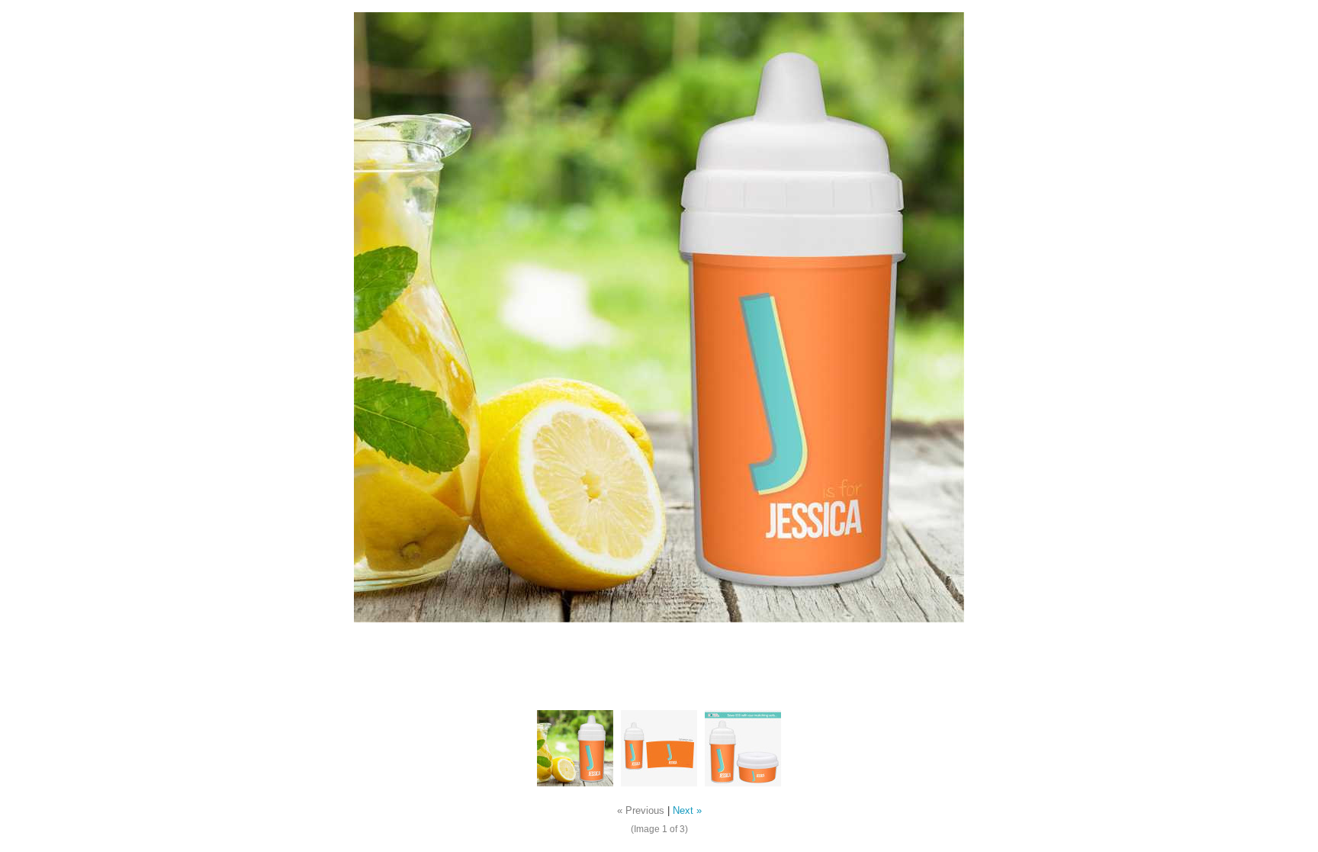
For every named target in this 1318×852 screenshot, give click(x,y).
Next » (687, 810)
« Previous (640, 810)
